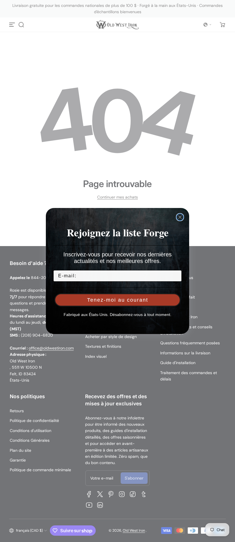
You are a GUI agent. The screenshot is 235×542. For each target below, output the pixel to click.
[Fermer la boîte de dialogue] (180, 217)
